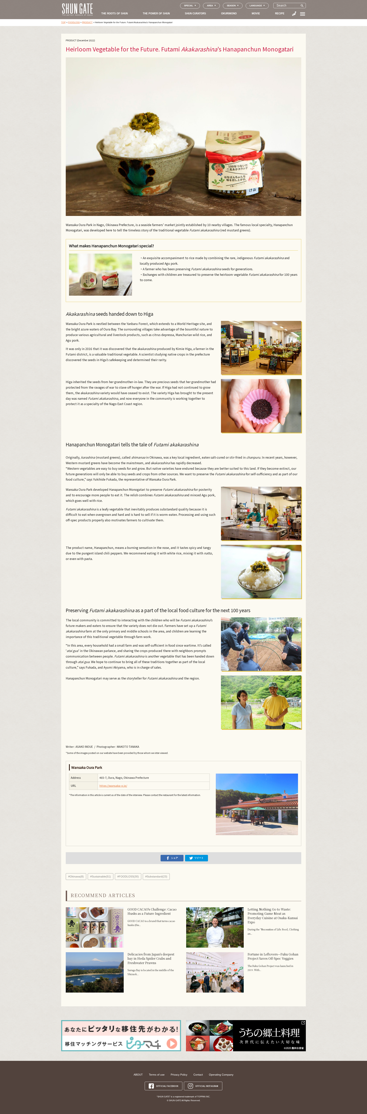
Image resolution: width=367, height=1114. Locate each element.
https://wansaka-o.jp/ (113, 786)
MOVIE (256, 13)
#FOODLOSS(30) (128, 876)
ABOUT (138, 1074)
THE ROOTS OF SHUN (114, 13)
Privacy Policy (179, 1074)
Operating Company (221, 1074)
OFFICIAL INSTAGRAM (206, 1086)
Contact (198, 1074)
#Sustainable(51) (100, 876)
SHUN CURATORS (195, 13)
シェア (174, 858)
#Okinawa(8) (76, 876)
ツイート (199, 858)
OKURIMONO (229, 13)
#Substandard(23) (156, 876)
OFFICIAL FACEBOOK (167, 1086)
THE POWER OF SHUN (156, 13)
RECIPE (279, 13)
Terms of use (157, 1074)
